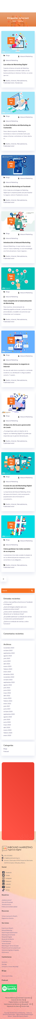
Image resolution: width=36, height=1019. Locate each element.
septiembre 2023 (9, 653)
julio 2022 (6, 688)
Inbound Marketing (26, 56)
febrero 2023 (7, 669)
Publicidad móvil (8, 83)
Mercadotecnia (22, 81)
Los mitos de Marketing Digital (15, 64)
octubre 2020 (7, 711)
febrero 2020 (7, 733)
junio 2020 (7, 722)
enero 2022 (7, 703)
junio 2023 (7, 661)
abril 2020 (6, 727)
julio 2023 (6, 658)
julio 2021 (6, 706)
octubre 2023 (7, 650)
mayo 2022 (7, 693)
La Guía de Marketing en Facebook (16, 186)
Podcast (6, 751)
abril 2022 (6, 695)
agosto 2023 (7, 656)
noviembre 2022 (8, 677)
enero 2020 (7, 735)
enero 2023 (7, 672)
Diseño (8, 81)
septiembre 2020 (9, 714)
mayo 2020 (7, 725)
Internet (13, 81)
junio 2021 (6, 709)
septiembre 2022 (9, 682)
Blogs (8, 55)
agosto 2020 (7, 717)
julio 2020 (6, 719)
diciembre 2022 (8, 674)
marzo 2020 (7, 730)
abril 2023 (6, 664)
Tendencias (19, 83)
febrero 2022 (7, 701)
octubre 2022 (7, 680)
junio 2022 (7, 690)
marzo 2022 (7, 698)
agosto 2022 (7, 685)
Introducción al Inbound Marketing (16, 242)
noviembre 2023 (8, 648)
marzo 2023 (7, 666)
